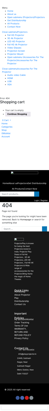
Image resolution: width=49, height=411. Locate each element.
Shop (22, 291)
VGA (9, 84)
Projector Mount (15, 54)
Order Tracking (21, 322)
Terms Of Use (21, 325)
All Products (13, 23)
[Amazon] (31, 398)
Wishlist (30, 319)
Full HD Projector (15, 35)
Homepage (25, 219)
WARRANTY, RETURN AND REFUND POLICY (22, 331)
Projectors (39, 17)
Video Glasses (14, 47)
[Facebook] (18, 398)
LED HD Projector (16, 41)
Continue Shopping (17, 114)
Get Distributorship (16, 20)
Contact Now (14, 26)
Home (10, 11)
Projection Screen (16, 51)
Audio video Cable (16, 75)
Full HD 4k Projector (17, 44)
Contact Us (20, 304)
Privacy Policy (21, 338)
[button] (5, 120)
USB (9, 81)
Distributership (21, 301)
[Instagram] (22, 398)
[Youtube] (27, 398)
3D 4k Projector (15, 38)
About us (11, 14)
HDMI (10, 78)
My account (20, 319)
